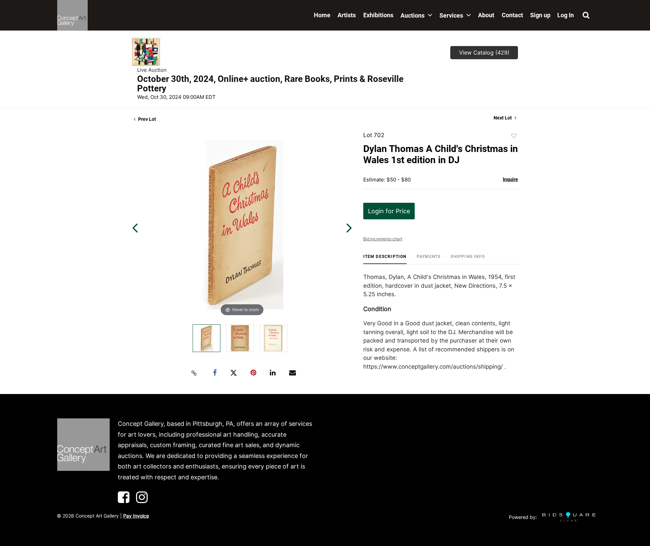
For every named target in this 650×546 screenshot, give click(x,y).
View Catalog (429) (484, 52)
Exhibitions (378, 15)
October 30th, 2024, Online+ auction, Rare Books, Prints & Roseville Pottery (270, 83)
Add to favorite (514, 136)
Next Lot (503, 118)
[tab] (385, 259)
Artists (347, 15)
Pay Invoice (136, 516)
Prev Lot (146, 119)
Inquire (510, 179)
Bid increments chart (382, 238)
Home (322, 15)
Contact (512, 15)
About (486, 15)
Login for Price (389, 211)
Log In (565, 15)
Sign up (540, 15)
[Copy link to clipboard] (194, 373)
